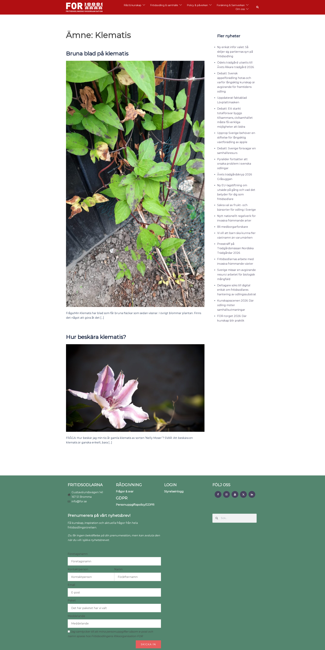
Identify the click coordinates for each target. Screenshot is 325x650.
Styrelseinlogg (174, 491)
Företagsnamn (78, 554)
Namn (118, 569)
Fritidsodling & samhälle (164, 5)
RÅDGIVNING (129, 485)
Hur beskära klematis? (96, 337)
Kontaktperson (78, 569)
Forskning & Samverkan (231, 5)
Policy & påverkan (197, 5)
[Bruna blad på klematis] (135, 183)
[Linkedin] (251, 494)
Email (71, 585)
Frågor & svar (125, 491)
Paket (72, 600)
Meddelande (76, 616)
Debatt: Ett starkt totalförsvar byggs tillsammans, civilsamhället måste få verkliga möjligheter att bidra (235, 118)
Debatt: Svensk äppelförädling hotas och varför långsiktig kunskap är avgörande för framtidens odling (236, 82)
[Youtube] (235, 494)
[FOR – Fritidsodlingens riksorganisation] (84, 7)
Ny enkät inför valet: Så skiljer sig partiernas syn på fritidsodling (235, 52)
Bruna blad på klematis (97, 53)
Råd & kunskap (132, 5)
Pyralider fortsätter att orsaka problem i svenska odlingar (234, 164)
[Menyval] (218, 494)
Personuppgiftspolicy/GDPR (135, 504)
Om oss (240, 9)
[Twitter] (243, 494)
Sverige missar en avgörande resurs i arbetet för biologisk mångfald (236, 274)
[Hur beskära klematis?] (135, 387)
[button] (257, 7)
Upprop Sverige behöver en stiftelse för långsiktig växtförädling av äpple (236, 137)
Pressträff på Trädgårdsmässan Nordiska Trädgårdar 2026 (235, 248)
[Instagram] (226, 494)
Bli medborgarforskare (232, 226)
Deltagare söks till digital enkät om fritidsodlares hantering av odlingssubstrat (236, 290)
